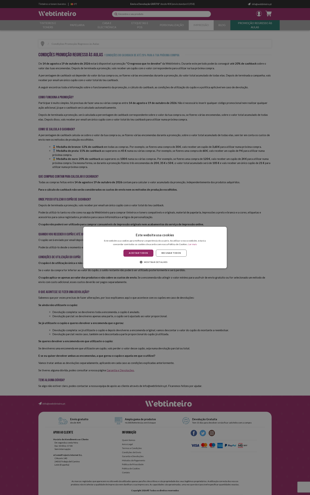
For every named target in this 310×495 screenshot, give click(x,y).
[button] (155, 262)
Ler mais (192, 244)
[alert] (155, 247)
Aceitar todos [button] (138, 253)
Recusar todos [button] (171, 253)
